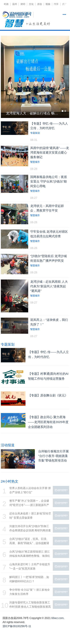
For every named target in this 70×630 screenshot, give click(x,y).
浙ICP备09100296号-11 (17, 626)
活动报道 (7, 445)
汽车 (56, 4)
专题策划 (35, 133)
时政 (6, 4)
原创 (39, 4)
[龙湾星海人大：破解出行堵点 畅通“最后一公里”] (35, 76)
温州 (14, 4)
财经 (23, 4)
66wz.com (57, 618)
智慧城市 (35, 162)
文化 (31, 4)
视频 (48, 4)
